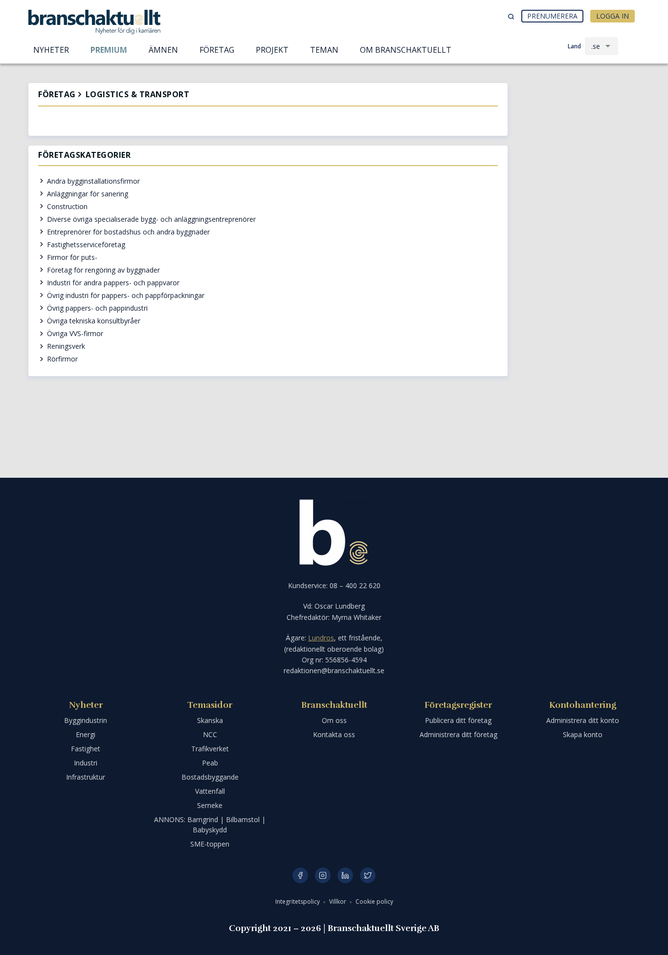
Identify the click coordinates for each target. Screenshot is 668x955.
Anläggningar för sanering (86, 193)
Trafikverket (210, 748)
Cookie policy (374, 901)
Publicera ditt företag (458, 720)
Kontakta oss (334, 734)
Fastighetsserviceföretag (85, 244)
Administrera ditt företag (458, 734)
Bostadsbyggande (210, 777)
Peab (210, 762)
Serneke (210, 805)
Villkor (338, 901)
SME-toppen (209, 844)
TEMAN (324, 49)
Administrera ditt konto (582, 720)
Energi (85, 734)
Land (574, 46)
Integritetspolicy (298, 901)
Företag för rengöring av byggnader (102, 270)
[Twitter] (368, 875)
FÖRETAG (217, 49)
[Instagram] (323, 875)
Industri (85, 762)
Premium (108, 49)
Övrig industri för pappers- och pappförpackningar (124, 295)
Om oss (334, 720)
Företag (57, 94)
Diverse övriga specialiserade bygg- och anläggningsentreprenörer (150, 219)
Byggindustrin (85, 720)
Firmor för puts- (71, 257)
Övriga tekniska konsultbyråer (92, 320)
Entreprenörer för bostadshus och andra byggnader (127, 231)
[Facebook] (300, 875)
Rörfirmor (61, 358)
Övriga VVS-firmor (74, 333)
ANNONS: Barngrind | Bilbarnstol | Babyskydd (210, 824)
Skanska (210, 720)
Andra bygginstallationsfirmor (92, 181)
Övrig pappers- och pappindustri (96, 308)
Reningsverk (65, 346)
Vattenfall (210, 791)
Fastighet (85, 748)
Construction (66, 206)
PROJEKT (272, 49)
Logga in (612, 16)
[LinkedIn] (345, 875)
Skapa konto (582, 734)
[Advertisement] (578, 134)
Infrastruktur (85, 777)
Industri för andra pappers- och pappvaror (112, 282)
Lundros (321, 637)
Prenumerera (552, 16)
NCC (210, 734)
